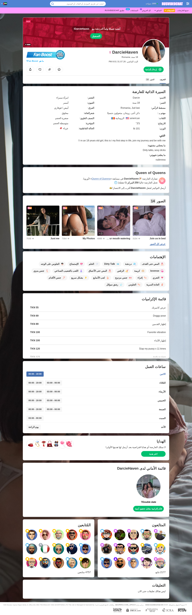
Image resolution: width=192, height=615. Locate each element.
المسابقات (134, 10)
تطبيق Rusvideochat (114, 10)
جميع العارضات (183, 10)
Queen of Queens (101, 178)
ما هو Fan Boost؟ (35, 61)
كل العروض (146, 10)
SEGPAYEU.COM (121, 605)
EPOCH (133, 605)
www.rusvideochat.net (154, 605)
